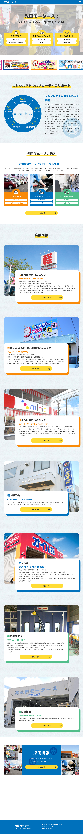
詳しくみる (47, 297)
